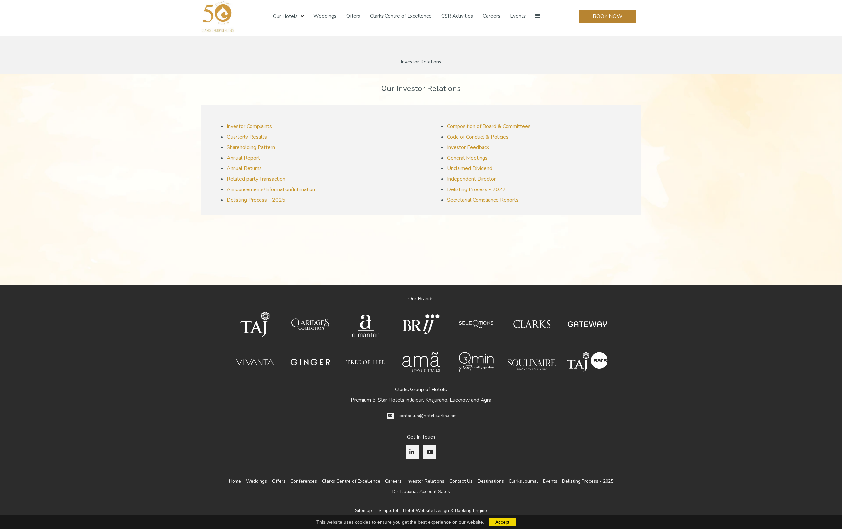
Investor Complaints (249, 126)
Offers (353, 16)
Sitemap (363, 510)
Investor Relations (421, 62)
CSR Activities (457, 16)
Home (235, 481)
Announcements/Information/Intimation (271, 189)
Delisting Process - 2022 (476, 189)
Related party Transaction (256, 179)
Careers (491, 16)
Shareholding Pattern (251, 147)
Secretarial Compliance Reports (483, 200)
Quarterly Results (247, 136)
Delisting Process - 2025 (256, 200)
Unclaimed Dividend (469, 168)
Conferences (303, 481)
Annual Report (243, 158)
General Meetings (467, 158)
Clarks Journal (523, 481)
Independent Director (471, 179)
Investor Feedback (468, 147)
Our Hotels (285, 16)
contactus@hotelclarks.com (427, 416)
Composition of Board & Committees (489, 126)
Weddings (324, 16)
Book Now (608, 16)
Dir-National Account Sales (421, 492)
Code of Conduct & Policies (477, 136)
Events (518, 16)
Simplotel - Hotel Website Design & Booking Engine (433, 510)
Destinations (491, 481)
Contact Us (461, 481)
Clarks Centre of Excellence (401, 16)
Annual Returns (244, 168)
